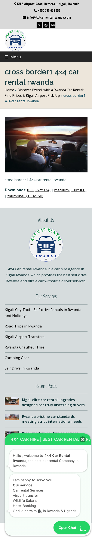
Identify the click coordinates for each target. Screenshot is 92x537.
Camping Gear (17, 357)
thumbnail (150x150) (25, 195)
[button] (13, 56)
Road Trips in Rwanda (23, 326)
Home (9, 89)
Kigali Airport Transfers (25, 336)
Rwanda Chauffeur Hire (24, 347)
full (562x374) (38, 189)
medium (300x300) (70, 189)
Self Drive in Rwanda (22, 368)
